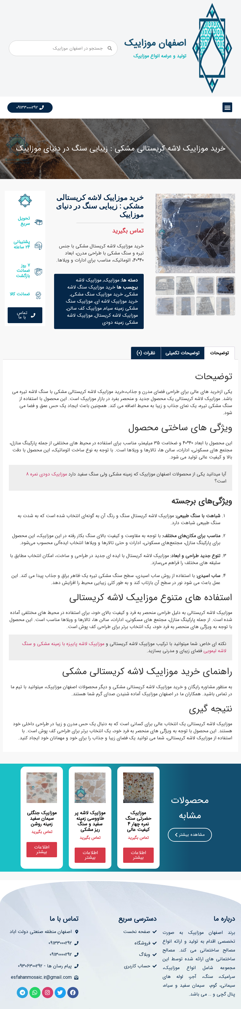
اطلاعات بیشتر (138, 855)
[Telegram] (22, 992)
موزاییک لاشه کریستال (116, 315)
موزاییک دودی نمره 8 (47, 474)
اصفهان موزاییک (155, 43)
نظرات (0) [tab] (146, 353)
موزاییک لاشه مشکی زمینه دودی (102, 319)
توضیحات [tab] (219, 353)
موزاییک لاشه (88, 280)
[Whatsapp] (35, 992)
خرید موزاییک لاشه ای (116, 301)
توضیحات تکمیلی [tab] (182, 353)
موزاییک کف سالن (84, 308)
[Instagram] (47, 992)
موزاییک (111, 280)
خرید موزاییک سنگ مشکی (97, 294)
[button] (227, 107)
